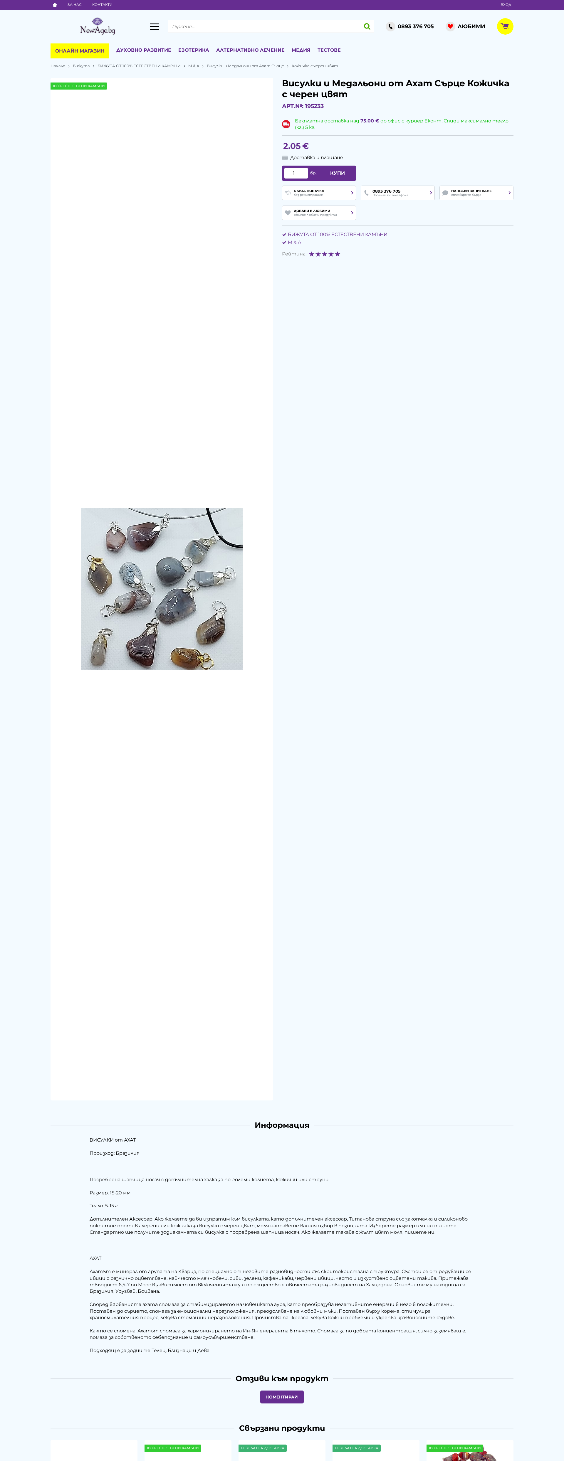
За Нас (75, 4)
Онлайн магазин (80, 51)
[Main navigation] (154, 26)
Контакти (102, 4)
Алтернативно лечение (250, 50)
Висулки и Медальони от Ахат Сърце (245, 65)
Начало (58, 65)
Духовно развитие (143, 50)
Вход (506, 4)
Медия (301, 50)
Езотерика (193, 50)
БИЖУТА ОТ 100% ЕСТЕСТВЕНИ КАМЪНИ (139, 65)
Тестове (329, 50)
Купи (337, 173)
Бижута (81, 65)
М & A (193, 65)
